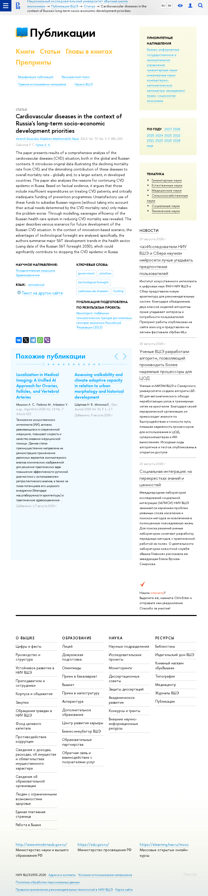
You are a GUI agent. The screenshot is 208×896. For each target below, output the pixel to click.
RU (163, 5)
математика (156, 90)
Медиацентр (165, 684)
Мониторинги (120, 667)
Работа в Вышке (28, 824)
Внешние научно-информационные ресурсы (123, 724)
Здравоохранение (28, 275)
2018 (176, 140)
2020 (159, 140)
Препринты (33, 62)
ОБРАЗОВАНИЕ (77, 638)
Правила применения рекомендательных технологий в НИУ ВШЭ (64, 889)
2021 (150, 140)
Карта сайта (123, 889)
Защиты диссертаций (126, 689)
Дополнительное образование (76, 712)
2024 (159, 135)
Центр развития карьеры (82, 722)
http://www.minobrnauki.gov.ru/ (41, 844)
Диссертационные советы (124, 678)
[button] (43, 364)
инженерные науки (161, 75)
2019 (168, 140)
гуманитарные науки (162, 70)
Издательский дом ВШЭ (174, 654)
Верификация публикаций (35, 77)
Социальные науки (166, 205)
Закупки (22, 702)
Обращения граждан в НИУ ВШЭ (34, 713)
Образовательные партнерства (77, 741)
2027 (168, 129)
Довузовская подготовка (72, 657)
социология (167, 95)
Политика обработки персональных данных (48, 882)
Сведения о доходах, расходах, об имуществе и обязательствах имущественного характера (36, 759)
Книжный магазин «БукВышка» (169, 665)
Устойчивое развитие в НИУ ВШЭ (35, 670)
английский (36, 285)
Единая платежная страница (30, 814)
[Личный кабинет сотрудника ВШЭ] (190, 5)
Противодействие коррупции (31, 739)
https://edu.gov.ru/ (93, 844)
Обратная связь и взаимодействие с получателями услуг (78, 757)
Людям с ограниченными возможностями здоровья (36, 799)
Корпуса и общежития (34, 693)
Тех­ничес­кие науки (166, 211)
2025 (150, 135)
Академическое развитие (122, 699)
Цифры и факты (28, 646)
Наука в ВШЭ (84, 84)
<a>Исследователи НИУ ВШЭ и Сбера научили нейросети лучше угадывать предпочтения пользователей (166, 260)
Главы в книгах (89, 51)
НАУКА (116, 638)
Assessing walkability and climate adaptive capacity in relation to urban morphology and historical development (99, 386)
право (151, 95)
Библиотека (165, 646)
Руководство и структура (28, 657)
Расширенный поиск (76, 77)
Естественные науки (167, 185)
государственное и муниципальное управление (161, 59)
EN (169, 5)
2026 (176, 129)
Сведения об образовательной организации (30, 781)
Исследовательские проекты (125, 657)
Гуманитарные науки (167, 180)
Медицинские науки (167, 190)
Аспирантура (72, 701)
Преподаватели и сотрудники (30, 683)
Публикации (62, 32)
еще (150, 145)
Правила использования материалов (42, 84)
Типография (165, 676)
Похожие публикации (50, 356)
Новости (149, 230)
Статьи (50, 51)
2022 (176, 135)
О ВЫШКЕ (25, 638)
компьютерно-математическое (159, 82)
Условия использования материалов (105, 875)
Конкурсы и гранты (124, 710)
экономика (155, 100)
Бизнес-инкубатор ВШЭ (81, 731)
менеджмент (175, 90)
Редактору (190, 874)
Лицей (67, 646)
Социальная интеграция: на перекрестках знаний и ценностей (166, 478)
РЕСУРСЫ (165, 638)
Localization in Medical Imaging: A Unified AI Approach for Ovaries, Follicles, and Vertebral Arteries (37, 386)
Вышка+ (68, 684)
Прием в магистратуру (80, 692)
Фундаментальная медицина (35, 271)
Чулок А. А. (43, 145)
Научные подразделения (129, 646)
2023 (168, 135)
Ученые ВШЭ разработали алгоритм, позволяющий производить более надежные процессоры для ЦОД (166, 364)
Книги (25, 51)
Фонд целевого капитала (28, 726)
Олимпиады (71, 667)
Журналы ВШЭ (167, 692)
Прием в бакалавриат (79, 676)
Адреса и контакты (62, 875)
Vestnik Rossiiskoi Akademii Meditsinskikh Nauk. (48, 139)
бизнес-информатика (163, 49)
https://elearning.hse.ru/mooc (164, 844)
